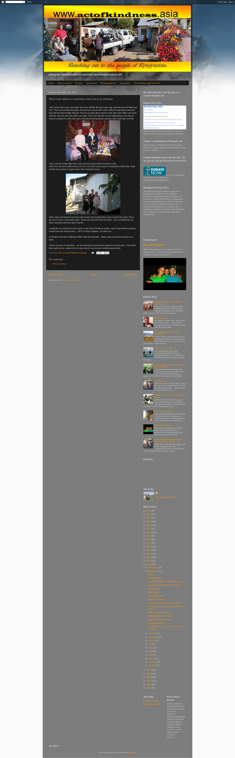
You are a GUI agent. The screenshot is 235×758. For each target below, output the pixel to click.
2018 (148, 539)
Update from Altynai (156, 623)
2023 (148, 522)
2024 (148, 518)
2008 (148, 677)
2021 (148, 529)
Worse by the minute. (163, 348)
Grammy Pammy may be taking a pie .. (165, 603)
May (151, 651)
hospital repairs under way (159, 620)
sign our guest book (151, 704)
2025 (148, 514)
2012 (148, 561)
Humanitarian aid (108, 83)
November (153, 571)
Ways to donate (64, 83)
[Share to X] (102, 253)
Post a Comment (59, 264)
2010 (148, 670)
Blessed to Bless (155, 578)
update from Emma (156, 599)
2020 (148, 532)
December (153, 568)
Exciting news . (160, 381)
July (150, 644)
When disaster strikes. (164, 411)
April (151, 655)
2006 (148, 684)
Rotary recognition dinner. (159, 612)
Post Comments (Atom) (71, 280)
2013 (148, 557)
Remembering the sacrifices (160, 616)
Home (51, 83)
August (152, 640)
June (151, 648)
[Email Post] (93, 253)
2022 (148, 525)
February (153, 662)
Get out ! (151, 574)
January (152, 666)
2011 (148, 564)
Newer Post (55, 274)
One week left (154, 589)
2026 (148, 511)
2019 (148, 536)
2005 (148, 688)
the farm (78, 83)
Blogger (133, 752)
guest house (92, 83)
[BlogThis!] (100, 253)
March (151, 658)
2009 (148, 674)
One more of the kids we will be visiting (164, 585)
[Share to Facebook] (105, 253)
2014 (148, 554)
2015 (148, 550)
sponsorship (125, 83)
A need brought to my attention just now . (165, 581)
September (154, 637)
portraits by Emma (151, 701)
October (152, 633)
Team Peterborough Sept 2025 (147, 83)
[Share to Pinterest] (108, 253)
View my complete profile (166, 497)
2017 (148, 543)
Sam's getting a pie (156, 596)
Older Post (131, 274)
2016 (148, 547)
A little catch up (160, 318)
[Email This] (97, 253)
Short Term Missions (154, 245)
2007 (148, 681)
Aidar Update (153, 592)
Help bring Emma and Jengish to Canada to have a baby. (168, 441)
